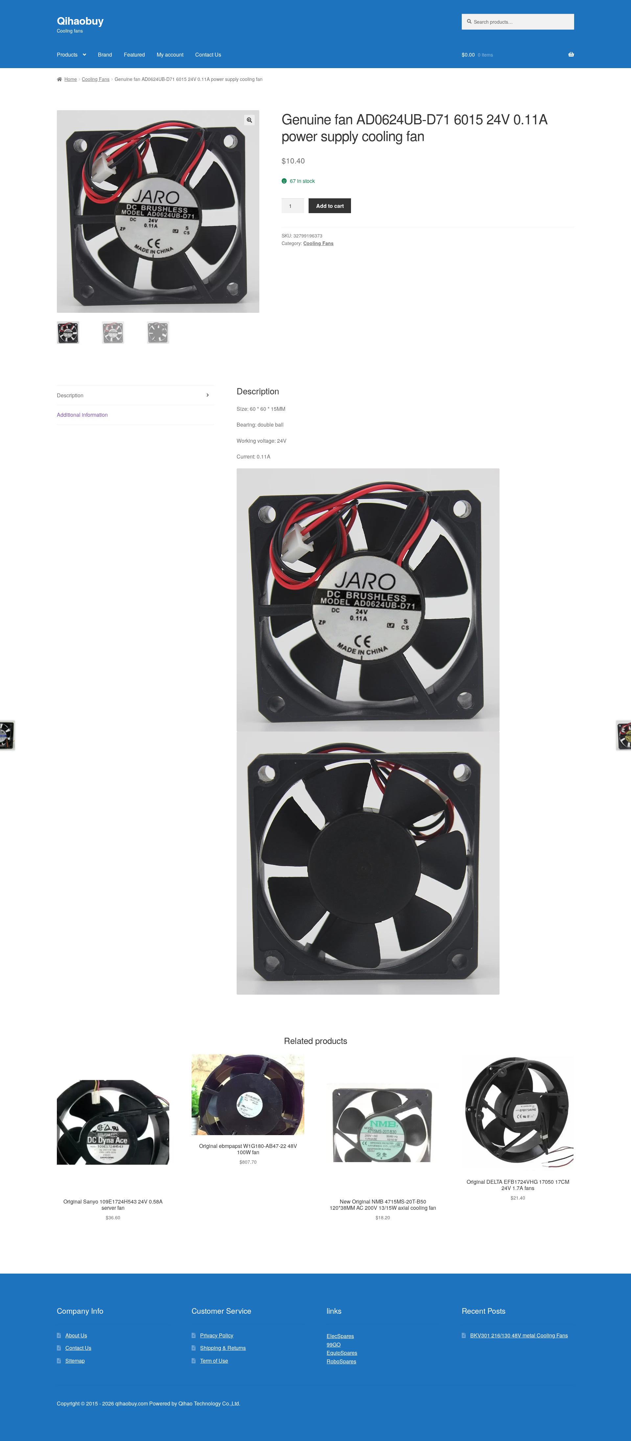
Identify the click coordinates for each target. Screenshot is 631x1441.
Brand (105, 54)
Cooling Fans (95, 79)
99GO (333, 1344)
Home (70, 79)
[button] (249, 120)
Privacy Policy (216, 1335)
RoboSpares (341, 1361)
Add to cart (330, 206)
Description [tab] (70, 395)
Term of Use (214, 1360)
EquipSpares (342, 1352)
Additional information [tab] (82, 414)
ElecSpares (340, 1336)
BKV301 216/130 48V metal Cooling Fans (519, 1335)
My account (170, 54)
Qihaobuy (80, 20)
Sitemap (75, 1360)
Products (67, 54)
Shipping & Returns (223, 1348)
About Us (76, 1335)
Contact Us (208, 54)
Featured (134, 54)
